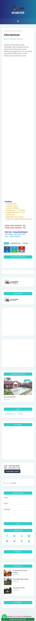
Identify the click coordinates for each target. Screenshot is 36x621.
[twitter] (14, 536)
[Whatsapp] (4, 616)
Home (5, 31)
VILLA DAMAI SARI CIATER (20, 579)
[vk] (14, 541)
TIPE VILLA (11, 31)
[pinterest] (7, 541)
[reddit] (29, 536)
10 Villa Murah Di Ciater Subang (20, 571)
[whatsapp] (22, 536)
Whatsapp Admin (12, 471)
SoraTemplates (17, 616)
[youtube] (29, 541)
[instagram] (22, 541)
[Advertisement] (18, 322)
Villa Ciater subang (11, 39)
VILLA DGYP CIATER (18, 588)
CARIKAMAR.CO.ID (15, 243)
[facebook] (7, 536)
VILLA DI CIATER (9, 397)
